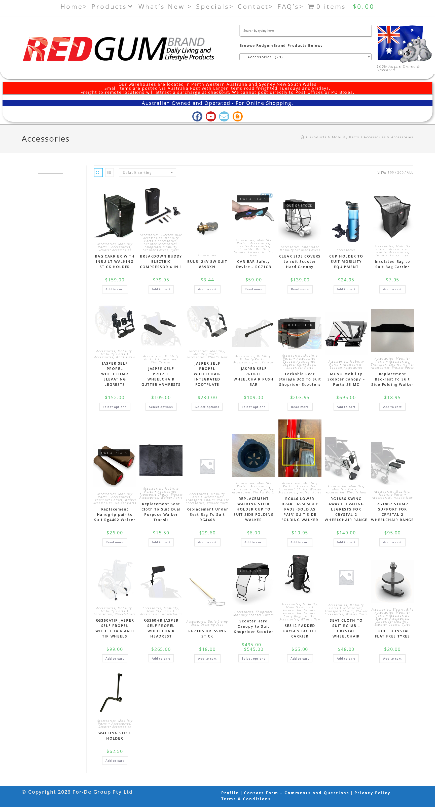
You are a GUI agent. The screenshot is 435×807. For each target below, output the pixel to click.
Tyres (174, 250)
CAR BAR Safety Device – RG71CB (253, 264)
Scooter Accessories (114, 250)
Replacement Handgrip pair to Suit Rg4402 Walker (114, 514)
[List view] (109, 172)
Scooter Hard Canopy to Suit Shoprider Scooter (253, 626)
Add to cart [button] (114, 289)
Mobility (125, 351)
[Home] (302, 137)
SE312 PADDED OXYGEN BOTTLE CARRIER (300, 631)
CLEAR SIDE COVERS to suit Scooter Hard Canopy (300, 261)
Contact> (255, 6)
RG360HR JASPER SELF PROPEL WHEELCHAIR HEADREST (160, 628)
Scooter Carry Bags (392, 255)
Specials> (215, 6)
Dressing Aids (212, 624)
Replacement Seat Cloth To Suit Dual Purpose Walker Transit (161, 511)
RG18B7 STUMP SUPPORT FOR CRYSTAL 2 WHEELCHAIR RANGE (392, 511)
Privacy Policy (372, 792)
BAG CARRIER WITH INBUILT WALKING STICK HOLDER (115, 261)
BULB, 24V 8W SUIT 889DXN (207, 264)
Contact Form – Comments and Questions (296, 792)
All (410, 172)
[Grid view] (98, 172)
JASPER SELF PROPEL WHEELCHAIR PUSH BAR (254, 376)
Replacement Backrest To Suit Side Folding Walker (392, 379)
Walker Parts (403, 367)
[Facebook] (197, 116)
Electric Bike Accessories (162, 236)
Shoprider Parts (299, 367)
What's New (261, 253)
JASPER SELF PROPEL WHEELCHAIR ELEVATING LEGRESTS (114, 374)
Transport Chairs (385, 364)
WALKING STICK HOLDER (114, 736)
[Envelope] (224, 116)
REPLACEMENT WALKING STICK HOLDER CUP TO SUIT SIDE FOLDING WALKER (254, 509)
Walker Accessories (298, 617)
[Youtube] (211, 116)
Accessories (402, 137)
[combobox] (305, 56)
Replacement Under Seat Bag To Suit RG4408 (207, 514)
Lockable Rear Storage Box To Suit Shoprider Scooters (300, 379)
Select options (115, 407)
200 (400, 172)
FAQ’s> (290, 6)
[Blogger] (238, 116)
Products (109, 6)
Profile (230, 792)
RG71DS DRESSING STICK (207, 633)
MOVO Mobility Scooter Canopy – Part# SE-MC (346, 379)
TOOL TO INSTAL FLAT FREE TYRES (392, 633)
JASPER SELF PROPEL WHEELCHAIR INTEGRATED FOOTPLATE (207, 374)
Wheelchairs (125, 614)
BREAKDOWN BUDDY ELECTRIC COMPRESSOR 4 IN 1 (161, 261)
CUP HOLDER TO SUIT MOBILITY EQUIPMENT (346, 261)
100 (391, 172)
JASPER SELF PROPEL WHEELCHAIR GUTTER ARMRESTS (161, 376)
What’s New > (165, 6)
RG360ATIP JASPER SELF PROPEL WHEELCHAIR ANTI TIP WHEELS (114, 628)
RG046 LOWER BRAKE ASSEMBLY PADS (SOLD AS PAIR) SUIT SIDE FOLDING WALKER (299, 509)
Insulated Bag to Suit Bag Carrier (392, 264)
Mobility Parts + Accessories (115, 245)
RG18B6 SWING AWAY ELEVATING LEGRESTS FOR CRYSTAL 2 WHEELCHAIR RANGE (346, 509)
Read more (254, 289)
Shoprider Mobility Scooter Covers (160, 248)
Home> (74, 6)
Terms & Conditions (246, 798)
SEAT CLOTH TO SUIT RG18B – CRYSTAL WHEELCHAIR (346, 628)
